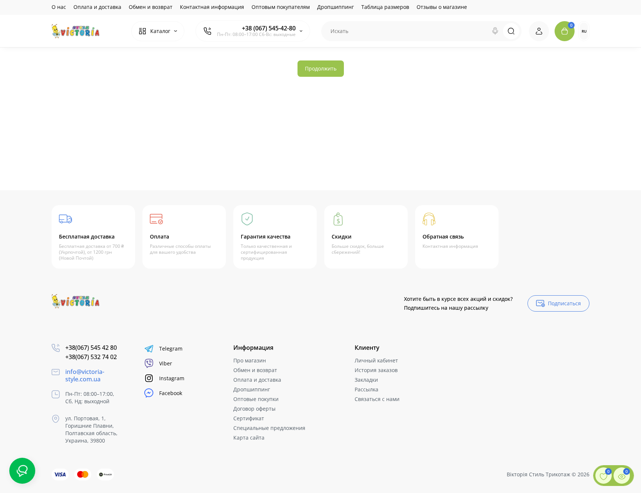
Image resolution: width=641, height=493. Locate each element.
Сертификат (248, 418)
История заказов (376, 370)
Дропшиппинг (335, 6)
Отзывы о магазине (442, 6)
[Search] (495, 31)
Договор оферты (254, 408)
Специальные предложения (269, 427)
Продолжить (320, 68)
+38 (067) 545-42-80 (269, 28)
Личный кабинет (376, 360)
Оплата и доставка (97, 6)
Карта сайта (248, 437)
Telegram (171, 348)
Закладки (366, 379)
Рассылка (366, 389)
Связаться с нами (377, 398)
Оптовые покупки (256, 398)
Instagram (171, 378)
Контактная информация (212, 6)
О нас (59, 6)
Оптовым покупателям (281, 6)
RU (584, 31)
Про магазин (249, 360)
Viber (165, 363)
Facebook (170, 393)
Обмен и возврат (150, 6)
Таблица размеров (385, 6)
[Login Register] (539, 31)
